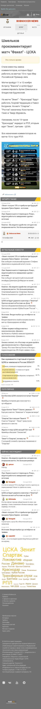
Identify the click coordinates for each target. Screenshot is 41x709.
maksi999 (12, 536)
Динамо (17, 563)
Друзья (21, 32)
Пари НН (21, 584)
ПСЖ (35, 576)
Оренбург (26, 579)
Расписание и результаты (26, 2)
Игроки (26, 5)
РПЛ (7, 583)
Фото (36, 26)
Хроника (7, 27)
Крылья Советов (23, 566)
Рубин (26, 556)
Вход (37, 14)
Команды (19, 5)
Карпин (4, 566)
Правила (4, 2)
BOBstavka (12, 499)
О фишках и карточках (9, 599)
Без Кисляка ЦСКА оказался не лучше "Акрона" (20, 396)
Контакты (5, 605)
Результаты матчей (8, 624)
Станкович (23, 586)
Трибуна (5, 620)
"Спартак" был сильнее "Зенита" (14, 418)
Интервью (5, 618)
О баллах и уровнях (8, 601)
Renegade (12, 482)
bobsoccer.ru (9, 194)
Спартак (12, 555)
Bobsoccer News (14, 233)
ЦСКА (10, 549)
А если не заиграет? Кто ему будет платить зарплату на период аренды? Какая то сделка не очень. (20, 486)
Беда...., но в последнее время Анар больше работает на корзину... (20, 540)
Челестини (31, 586)
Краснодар (11, 569)
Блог (23, 26)
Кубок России (18, 572)
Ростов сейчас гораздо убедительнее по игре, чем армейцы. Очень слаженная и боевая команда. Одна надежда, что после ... (19, 504)
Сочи (20, 579)
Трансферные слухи (17, 576)
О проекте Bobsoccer (9, 594)
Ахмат (33, 579)
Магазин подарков (8, 629)
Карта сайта (6, 631)
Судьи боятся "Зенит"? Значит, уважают (17, 410)
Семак (23, 570)
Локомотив (11, 559)
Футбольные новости (9, 616)
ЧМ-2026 (14, 586)
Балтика (12, 578)
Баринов (16, 584)
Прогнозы (5, 626)
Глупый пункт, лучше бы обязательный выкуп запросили (17, 523)
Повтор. (4, 467)
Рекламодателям (8, 603)
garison (11, 464)
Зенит (27, 549)
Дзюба (4, 579)
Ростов (11, 566)
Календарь (5, 622)
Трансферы (12, 2)
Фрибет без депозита (8, 9)
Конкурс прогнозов (7, 5)
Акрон (28, 584)
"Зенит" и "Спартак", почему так (14, 439)
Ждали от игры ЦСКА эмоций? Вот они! (17, 430)
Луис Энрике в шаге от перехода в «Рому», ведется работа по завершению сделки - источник (18, 216)
